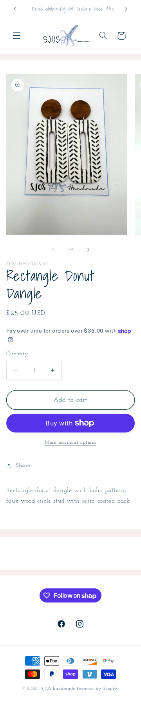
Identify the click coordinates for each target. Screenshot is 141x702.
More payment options (70, 442)
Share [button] (23, 466)
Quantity (17, 353)
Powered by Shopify (98, 688)
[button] (16, 36)
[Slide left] (52, 249)
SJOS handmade (58, 688)
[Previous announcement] (15, 8)
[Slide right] (88, 249)
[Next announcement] (126, 8)
